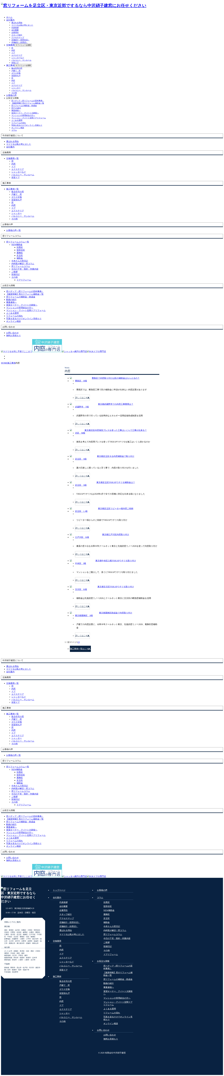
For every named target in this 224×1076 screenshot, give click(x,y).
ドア (13, 53)
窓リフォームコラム (20, 266)
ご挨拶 (14, 272)
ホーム (9, 17)
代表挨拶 (15, 28)
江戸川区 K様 (82, 537)
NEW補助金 (16, 244)
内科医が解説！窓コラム (22, 263)
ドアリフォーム (24, 280)
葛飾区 (20, 253)
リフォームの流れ (18, 123)
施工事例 (10, 65)
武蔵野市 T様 (82, 407)
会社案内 (10, 20)
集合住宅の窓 (16, 68)
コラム (14, 130)
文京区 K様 (81, 589)
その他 (14, 93)
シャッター (15, 88)
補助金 (20, 258)
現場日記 (15, 274)
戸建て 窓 (15, 71)
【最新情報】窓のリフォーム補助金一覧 (27, 103)
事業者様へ (15, 111)
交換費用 (10, 45)
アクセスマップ (17, 37)
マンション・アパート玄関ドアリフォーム (28, 118)
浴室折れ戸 (15, 76)
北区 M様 (80, 433)
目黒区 (20, 247)
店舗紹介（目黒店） (19, 42)
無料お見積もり (110, 1039)
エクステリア (16, 55)
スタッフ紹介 (16, 35)
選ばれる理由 (16, 23)
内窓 (13, 50)
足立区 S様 (81, 459)
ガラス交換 (15, 73)
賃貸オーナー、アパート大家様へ (25, 113)
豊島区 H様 (81, 381)
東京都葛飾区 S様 (84, 615)
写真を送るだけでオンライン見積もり (26, 125)
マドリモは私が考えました (22, 25)
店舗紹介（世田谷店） (20, 40)
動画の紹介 (108, 983)
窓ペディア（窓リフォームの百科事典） (27, 101)
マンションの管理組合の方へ (23, 115)
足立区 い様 (81, 511)
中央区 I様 (80, 563)
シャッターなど (17, 58)
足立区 (20, 255)
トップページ (59, 890)
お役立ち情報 (103, 961)
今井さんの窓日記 (19, 261)
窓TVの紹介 (16, 108)
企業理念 (15, 33)
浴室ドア (15, 63)
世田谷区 (21, 250)
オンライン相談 (17, 128)
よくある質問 (16, 120)
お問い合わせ (103, 1030)
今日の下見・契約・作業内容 (24, 269)
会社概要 (15, 30)
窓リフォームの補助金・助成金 (24, 106)
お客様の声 (11, 95)
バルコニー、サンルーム (21, 60)
